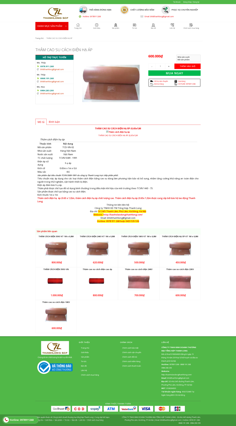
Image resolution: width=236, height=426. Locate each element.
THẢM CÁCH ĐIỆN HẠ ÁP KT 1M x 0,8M (180, 236)
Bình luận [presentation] (54, 121)
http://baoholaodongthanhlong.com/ (123, 214)
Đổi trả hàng (159, 84)
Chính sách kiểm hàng (131, 361)
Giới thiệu (85, 352)
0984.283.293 (47, 90)
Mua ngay (174, 73)
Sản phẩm (85, 357)
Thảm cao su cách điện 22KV (180, 269)
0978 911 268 (194, 420)
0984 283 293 (195, 423)
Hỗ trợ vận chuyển (161, 81)
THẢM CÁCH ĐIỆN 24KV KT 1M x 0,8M (97, 236)
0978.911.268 (47, 66)
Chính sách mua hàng (90, 375)
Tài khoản (177, 2)
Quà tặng (181, 81)
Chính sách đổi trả (129, 357)
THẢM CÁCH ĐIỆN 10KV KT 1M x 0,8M (138, 236)
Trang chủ (39, 38)
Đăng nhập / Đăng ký (191, 2)
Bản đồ (84, 366)
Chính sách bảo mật (130, 348)
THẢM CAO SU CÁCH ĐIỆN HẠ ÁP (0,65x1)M (118, 135)
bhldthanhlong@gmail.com (52, 69)
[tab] (41, 122)
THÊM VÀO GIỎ (187, 66)
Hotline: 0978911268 (92, 16)
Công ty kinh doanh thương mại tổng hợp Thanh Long (73, 417)
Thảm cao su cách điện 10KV (56, 302)
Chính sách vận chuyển (131, 352)
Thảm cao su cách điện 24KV (138, 269)
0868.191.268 (47, 78)
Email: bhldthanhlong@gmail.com (159, 16)
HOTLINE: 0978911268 (186, 84)
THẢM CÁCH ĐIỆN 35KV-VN (56, 269)
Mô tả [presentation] (41, 122)
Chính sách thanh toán (131, 366)
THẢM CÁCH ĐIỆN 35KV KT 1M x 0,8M (56, 236)
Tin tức (83, 361)
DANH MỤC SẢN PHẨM (49, 26)
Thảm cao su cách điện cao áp (97, 269)
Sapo (108, 417)
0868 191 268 (184, 423)
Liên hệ (84, 370)
